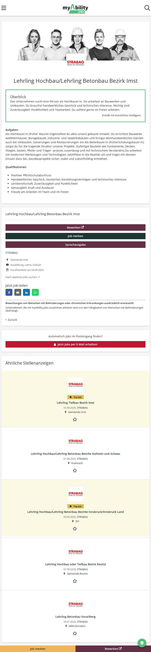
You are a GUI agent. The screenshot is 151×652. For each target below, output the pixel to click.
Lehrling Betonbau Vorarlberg (75, 617)
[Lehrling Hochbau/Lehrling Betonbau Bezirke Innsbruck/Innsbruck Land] (75, 493)
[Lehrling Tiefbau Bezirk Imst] (75, 384)
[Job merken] (75, 419)
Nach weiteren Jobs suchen (21, 277)
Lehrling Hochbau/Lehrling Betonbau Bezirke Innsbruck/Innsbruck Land (75, 512)
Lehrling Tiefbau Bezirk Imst (75, 403)
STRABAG (12, 253)
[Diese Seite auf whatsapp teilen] (35, 292)
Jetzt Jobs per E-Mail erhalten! (78, 344)
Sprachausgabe (75, 244)
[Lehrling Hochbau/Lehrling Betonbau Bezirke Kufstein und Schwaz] (75, 441)
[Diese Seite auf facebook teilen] (9, 292)
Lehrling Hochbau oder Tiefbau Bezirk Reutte (75, 564)
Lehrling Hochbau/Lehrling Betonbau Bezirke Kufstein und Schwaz (75, 454)
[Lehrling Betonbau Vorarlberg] (75, 604)
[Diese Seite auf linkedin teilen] (26, 292)
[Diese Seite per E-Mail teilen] (17, 292)
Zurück (12, 320)
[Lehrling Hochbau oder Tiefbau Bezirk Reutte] (75, 552)
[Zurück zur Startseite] (75, 8)
